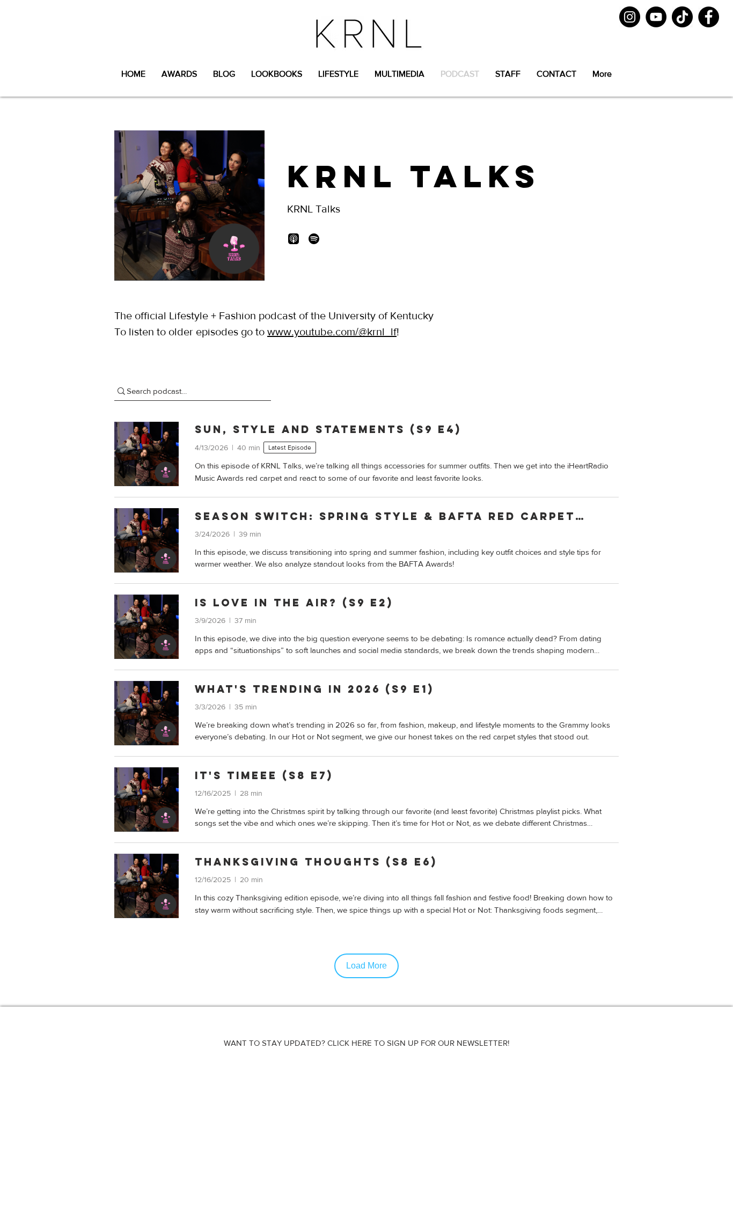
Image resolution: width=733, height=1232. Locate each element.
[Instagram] (629, 16)
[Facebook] (708, 16)
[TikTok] (682, 16)
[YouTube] (656, 16)
